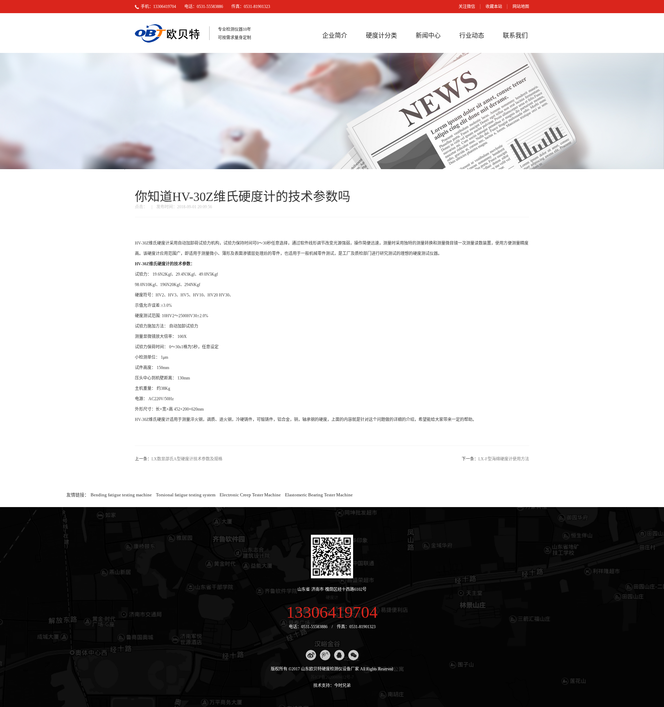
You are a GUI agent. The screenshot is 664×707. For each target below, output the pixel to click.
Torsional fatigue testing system (185, 494)
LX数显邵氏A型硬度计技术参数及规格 (186, 459)
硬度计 (332, 597)
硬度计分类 (381, 35)
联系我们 (515, 35)
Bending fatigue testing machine (121, 494)
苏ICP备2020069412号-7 (332, 677)
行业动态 (471, 35)
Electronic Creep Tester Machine (250, 494)
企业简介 (334, 35)
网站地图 (521, 6)
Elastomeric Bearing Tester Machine (319, 494)
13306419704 (332, 612)
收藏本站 (494, 6)
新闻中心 (428, 35)
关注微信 (467, 6)
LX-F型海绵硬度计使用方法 (503, 459)
